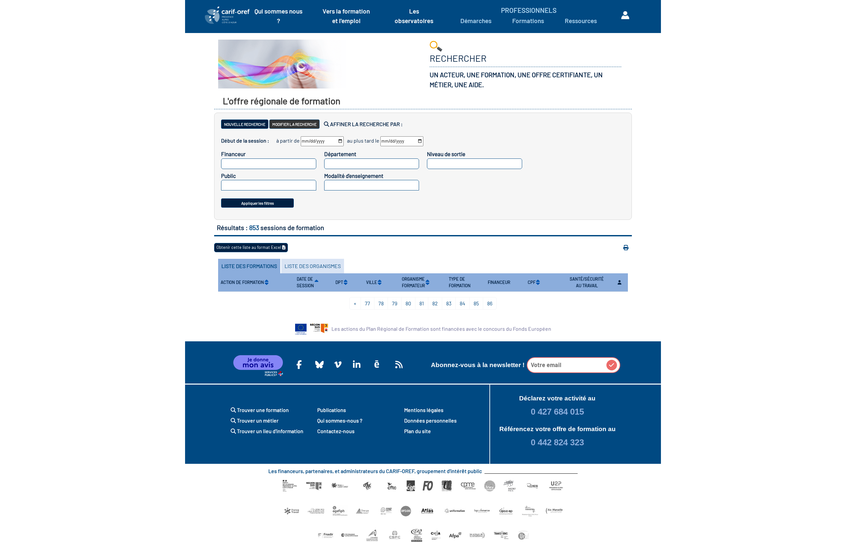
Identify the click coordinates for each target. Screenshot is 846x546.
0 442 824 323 (557, 442)
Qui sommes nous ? (278, 15)
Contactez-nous (336, 431)
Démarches (475, 20)
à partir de (288, 140)
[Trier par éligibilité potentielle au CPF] (538, 283)
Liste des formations (249, 266)
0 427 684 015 (557, 412)
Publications (331, 410)
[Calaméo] (376, 364)
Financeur (233, 154)
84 (462, 303)
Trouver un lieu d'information (269, 431)
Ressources (581, 20)
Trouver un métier (257, 420)
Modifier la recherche (294, 124)
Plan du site (417, 431)
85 (476, 303)
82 (435, 303)
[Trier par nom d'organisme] (427, 283)
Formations (528, 20)
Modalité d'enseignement (353, 175)
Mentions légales (423, 410)
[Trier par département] (345, 283)
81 (421, 303)
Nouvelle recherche (244, 124)
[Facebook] (299, 364)
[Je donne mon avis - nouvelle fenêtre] (258, 366)
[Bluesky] (318, 364)
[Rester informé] (398, 364)
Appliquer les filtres (257, 203)
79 (394, 303)
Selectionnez (267, 163)
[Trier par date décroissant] (316, 283)
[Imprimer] (626, 247)
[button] (611, 365)
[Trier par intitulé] (266, 283)
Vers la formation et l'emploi (346, 15)
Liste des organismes (313, 266)
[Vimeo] (336, 364)
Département (340, 154)
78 (381, 303)
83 (448, 303)
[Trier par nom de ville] (379, 283)
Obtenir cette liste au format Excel (249, 247)
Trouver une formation (262, 410)
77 (367, 303)
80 (408, 303)
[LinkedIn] (355, 364)
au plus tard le (363, 140)
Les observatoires (414, 15)
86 (489, 303)
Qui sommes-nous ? (339, 420)
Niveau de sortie (446, 154)
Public (228, 175)
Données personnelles (430, 420)
